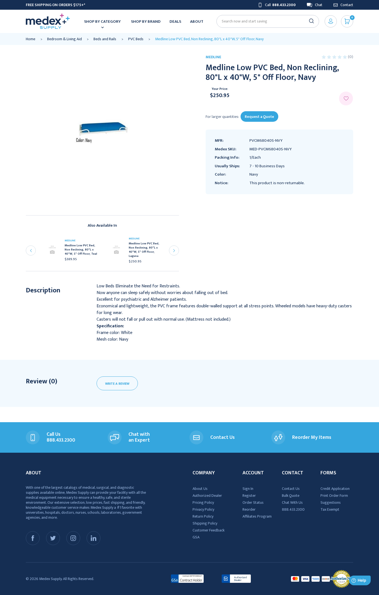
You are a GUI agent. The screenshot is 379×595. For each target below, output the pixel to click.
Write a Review (117, 383)
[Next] (174, 250)
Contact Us (291, 488)
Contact (346, 5)
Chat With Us (292, 502)
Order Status (253, 502)
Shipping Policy (205, 523)
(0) (350, 56)
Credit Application (335, 488)
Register (249, 495)
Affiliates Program (257, 516)
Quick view (54, 252)
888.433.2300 (293, 509)
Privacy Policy (203, 509)
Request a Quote (259, 116)
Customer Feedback (208, 530)
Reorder (249, 509)
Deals (175, 21)
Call (280, 5)
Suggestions (330, 502)
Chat (318, 5)
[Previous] (31, 250)
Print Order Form (334, 495)
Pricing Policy (203, 502)
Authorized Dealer (207, 495)
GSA (196, 537)
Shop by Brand (146, 21)
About (196, 21)
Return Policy (203, 516)
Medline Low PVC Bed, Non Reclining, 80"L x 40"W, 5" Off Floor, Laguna (144, 250)
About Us (200, 488)
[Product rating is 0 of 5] (335, 57)
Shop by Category (102, 21)
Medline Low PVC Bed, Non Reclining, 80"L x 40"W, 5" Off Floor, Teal (81, 250)
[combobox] (265, 21)
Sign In (247, 488)
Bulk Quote (290, 495)
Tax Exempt (329, 509)
